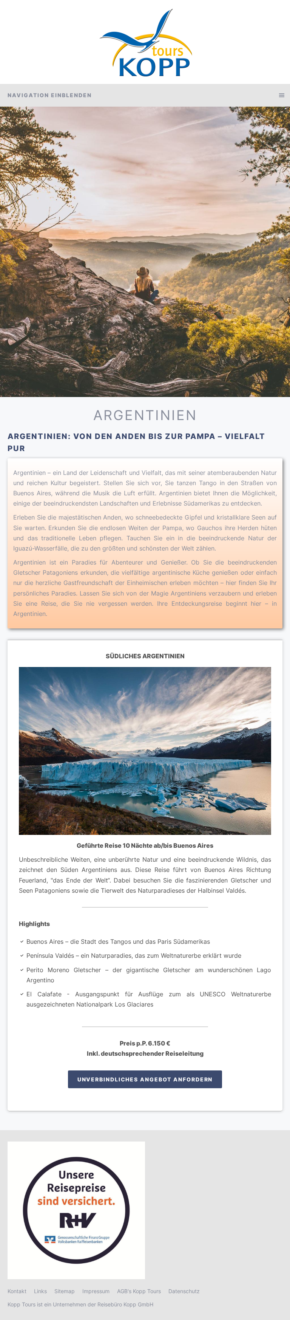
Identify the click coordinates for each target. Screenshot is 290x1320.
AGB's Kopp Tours (139, 1291)
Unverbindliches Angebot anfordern (145, 1079)
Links (40, 1291)
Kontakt (17, 1291)
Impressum (96, 1291)
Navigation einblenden (50, 95)
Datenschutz (184, 1291)
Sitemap (64, 1291)
